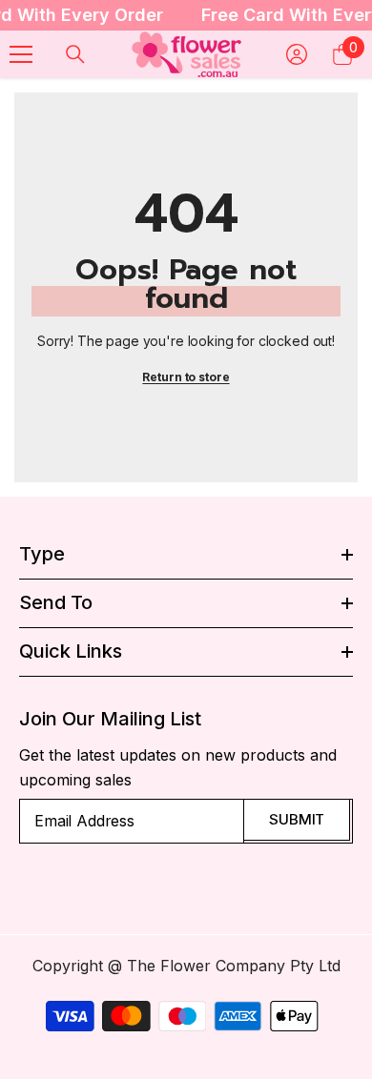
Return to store (185, 377)
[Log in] (296, 54)
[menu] (21, 54)
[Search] (75, 54)
